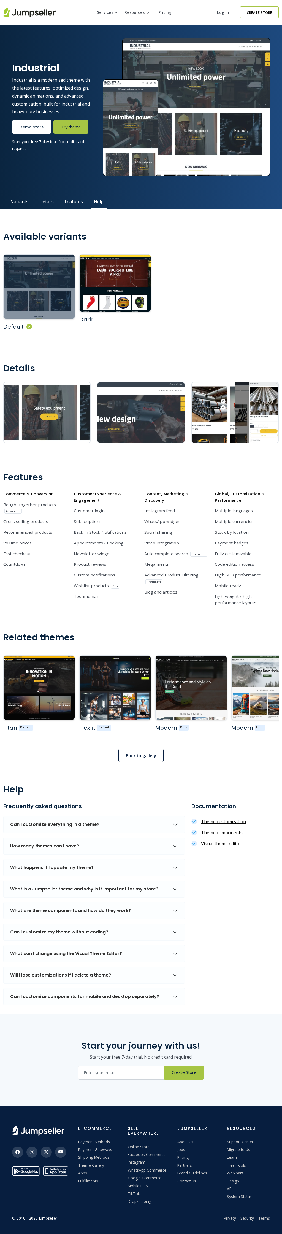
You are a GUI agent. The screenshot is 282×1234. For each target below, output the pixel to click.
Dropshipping (139, 1201)
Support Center (240, 1141)
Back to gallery (141, 755)
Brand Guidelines (192, 1173)
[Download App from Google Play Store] (26, 1171)
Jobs (181, 1149)
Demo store (32, 127)
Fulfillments (88, 1181)
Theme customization (223, 822)
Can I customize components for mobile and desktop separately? (84, 996)
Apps (82, 1173)
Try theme (71, 127)
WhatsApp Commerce (147, 1170)
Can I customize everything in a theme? (54, 824)
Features (74, 201)
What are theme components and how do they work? (70, 910)
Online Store (139, 1146)
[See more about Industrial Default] (39, 286)
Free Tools (236, 1165)
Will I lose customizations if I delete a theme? (60, 975)
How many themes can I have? (44, 846)
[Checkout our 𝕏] (46, 1152)
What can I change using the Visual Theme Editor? (66, 953)
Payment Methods (94, 1141)
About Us (185, 1141)
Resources (134, 12)
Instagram (136, 1162)
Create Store (259, 12)
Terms (264, 1218)
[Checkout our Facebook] (17, 1152)
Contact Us (186, 1181)
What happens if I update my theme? (52, 867)
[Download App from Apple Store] (56, 1171)
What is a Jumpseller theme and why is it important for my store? (84, 889)
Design (233, 1181)
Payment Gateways (95, 1149)
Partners (184, 1165)
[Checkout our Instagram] (31, 1152)
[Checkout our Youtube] (60, 1152)
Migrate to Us (238, 1149)
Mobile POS (138, 1186)
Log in (223, 12)
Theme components (222, 833)
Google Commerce (144, 1178)
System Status (239, 1196)
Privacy (230, 1218)
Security (247, 1218)
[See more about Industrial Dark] (115, 283)
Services (105, 12)
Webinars (235, 1173)
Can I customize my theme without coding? (59, 932)
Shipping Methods (93, 1157)
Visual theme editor (221, 844)
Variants (19, 201)
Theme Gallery (91, 1165)
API (229, 1188)
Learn (232, 1157)
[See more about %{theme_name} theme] (39, 687)
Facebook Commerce (147, 1154)
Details (46, 201)
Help (99, 201)
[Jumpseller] (38, 1131)
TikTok (134, 1193)
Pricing (165, 12)
